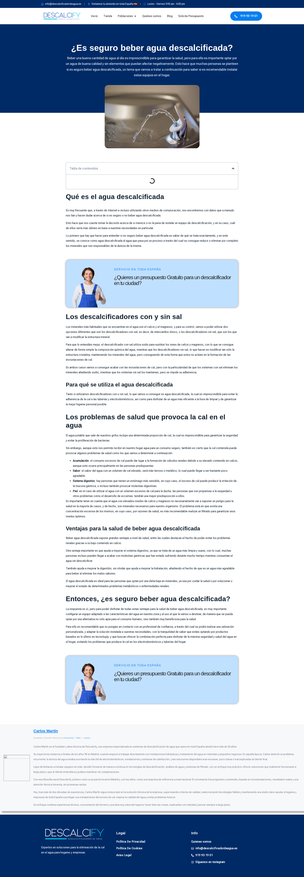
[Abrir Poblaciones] (135, 16)
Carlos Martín (45, 731)
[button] (233, 168)
